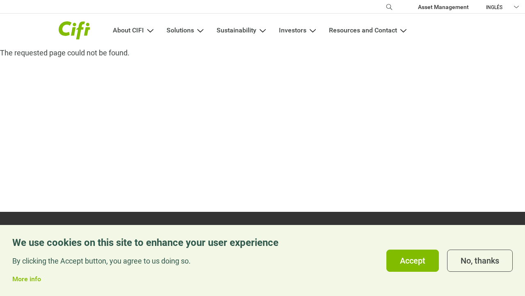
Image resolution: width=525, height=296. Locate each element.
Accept (412, 261)
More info (26, 279)
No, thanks (480, 261)
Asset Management (443, 7)
